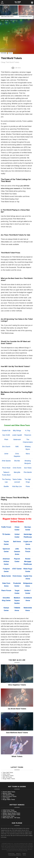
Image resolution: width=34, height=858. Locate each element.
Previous (1, 12)
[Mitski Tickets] (17, 745)
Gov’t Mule (27, 468)
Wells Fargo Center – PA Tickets (11, 817)
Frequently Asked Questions (14, 855)
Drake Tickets (6, 774)
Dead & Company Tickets (9, 796)
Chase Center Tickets (8, 816)
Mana (28, 453)
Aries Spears (6, 460)
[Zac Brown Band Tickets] (17, 697)
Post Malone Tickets (8, 775)
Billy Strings (17, 430)
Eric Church (6, 446)
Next (33, 12)
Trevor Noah (6, 468)
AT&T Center (17, 569)
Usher (6, 453)
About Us (18, 853)
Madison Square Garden (17, 600)
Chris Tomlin (17, 468)
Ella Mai (17, 460)
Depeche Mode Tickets (9, 792)
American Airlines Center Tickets (11, 814)
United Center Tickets (8, 810)
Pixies (28, 486)
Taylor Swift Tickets (8, 772)
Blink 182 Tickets (7, 777)
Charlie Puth (6, 430)
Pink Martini (28, 472)
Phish (6, 439)
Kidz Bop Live (17, 486)
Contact (24, 853)
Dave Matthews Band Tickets (17, 733)
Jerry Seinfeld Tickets (8, 795)
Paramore (27, 435)
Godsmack (17, 439)
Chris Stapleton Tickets (7, 16)
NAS (17, 446)
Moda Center (6, 576)
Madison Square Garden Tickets (11, 813)
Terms (24, 855)
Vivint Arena (16, 576)
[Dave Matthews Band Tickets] (17, 721)
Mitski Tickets (17, 756)
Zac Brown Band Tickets (25, 16)
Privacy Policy (11, 853)
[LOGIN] (32, 2)
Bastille (6, 486)
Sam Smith (6, 435)
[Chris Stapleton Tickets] (9, 10)
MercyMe (17, 472)
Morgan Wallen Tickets (9, 778)
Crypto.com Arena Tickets (10, 811)
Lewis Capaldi (17, 435)
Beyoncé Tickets (7, 793)
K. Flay (27, 430)
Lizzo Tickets (6, 798)
